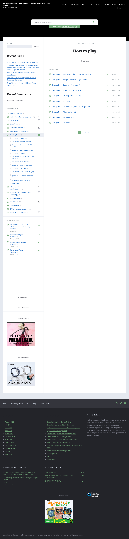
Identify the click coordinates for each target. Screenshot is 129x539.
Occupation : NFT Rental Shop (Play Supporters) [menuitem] (23, 157)
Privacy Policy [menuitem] (110, 4)
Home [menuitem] (64, 4)
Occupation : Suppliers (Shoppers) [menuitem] (22, 165)
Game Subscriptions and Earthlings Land (61, 434)
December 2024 (10, 445)
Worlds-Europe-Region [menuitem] (18, 213)
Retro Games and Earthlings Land (59, 451)
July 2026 (8, 425)
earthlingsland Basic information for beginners (63, 428)
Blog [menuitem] (98, 4)
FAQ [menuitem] (90, 4)
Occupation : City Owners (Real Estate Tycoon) (71, 106)
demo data (71, 27)
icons (76, 27)
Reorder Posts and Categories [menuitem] (21, 180)
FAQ (27, 404)
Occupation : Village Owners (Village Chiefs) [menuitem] (23, 176)
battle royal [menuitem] (14, 120)
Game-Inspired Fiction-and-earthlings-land (62, 440)
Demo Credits (45, 404)
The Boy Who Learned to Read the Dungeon (22, 62)
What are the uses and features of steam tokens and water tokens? (21, 484)
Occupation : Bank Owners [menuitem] (20, 138)
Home (78, 44)
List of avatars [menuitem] (15, 198)
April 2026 (8, 431)
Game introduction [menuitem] (16, 128)
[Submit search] (93, 22)
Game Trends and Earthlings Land (59, 437)
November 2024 (10, 448)
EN (120, 8)
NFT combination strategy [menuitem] (19, 209)
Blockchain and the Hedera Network (59, 422)
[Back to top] (125, 535)
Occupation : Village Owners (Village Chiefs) (69, 79)
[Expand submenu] (39, 113)
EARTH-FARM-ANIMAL (53, 481)
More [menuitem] (121, 4)
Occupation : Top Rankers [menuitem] (20, 168)
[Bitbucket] (125, 403)
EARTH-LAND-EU (51, 472)
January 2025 (9, 442)
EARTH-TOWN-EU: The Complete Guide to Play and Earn (59, 477)
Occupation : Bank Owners (63, 117)
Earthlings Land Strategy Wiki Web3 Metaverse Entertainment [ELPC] (27, 4)
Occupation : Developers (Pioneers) (66, 96)
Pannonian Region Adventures (16, 236)
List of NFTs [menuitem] (14, 202)
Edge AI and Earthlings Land (57, 431)
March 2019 (9, 454)
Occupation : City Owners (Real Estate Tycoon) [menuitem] (23, 146)
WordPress (51, 459)
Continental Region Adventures (17, 251)
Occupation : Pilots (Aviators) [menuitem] (21, 162)
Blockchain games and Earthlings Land (60, 425)
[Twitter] (117, 403)
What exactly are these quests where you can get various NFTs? (20, 479)
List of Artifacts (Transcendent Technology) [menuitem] (20, 193)
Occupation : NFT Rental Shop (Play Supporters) (71, 74)
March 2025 (9, 440)
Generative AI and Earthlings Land (59, 442)
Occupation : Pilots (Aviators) (64, 112)
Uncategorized (52, 454)
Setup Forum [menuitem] (16, 183)
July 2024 (8, 451)
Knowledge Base (88, 44)
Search (9, 43)
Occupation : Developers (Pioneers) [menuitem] (23, 150)
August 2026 (9, 422)
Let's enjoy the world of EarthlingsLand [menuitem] (18, 188)
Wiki (48, 456)
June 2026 (8, 428)
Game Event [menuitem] (14, 124)
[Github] (121, 403)
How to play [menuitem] (14, 135)
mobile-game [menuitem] (14, 205)
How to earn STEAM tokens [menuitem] (19, 131)
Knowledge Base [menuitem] (78, 4)
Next (87, 132)
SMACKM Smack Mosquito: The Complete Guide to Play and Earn (20, 227)
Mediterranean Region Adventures (18, 243)
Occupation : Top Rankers (62, 101)
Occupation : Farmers (61, 123)
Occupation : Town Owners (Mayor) (66, 90)
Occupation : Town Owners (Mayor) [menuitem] (23, 172)
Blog (34, 404)
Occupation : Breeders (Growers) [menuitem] (22, 142)
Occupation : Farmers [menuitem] (18, 153)
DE (123, 8)
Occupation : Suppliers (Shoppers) (66, 85)
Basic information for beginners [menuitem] (21, 117)
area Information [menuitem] (16, 113)
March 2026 (9, 434)
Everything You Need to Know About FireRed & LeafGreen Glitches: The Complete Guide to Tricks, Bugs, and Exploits (23, 67)
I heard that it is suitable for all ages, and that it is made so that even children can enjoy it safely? (20, 473)
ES (125, 8)
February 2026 (10, 437)
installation (65, 27)
